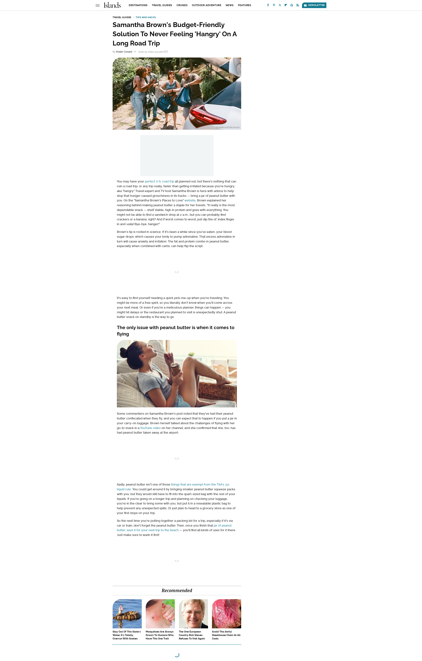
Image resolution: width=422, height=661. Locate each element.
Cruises (182, 5)
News (229, 5)
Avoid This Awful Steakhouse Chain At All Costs (226, 635)
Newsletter (316, 5)
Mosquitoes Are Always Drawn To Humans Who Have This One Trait (160, 635)
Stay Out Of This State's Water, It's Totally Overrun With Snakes (127, 635)
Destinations (138, 5)
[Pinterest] (274, 6)
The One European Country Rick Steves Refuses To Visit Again (192, 635)
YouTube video (150, 428)
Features (244, 5)
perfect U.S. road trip (159, 181)
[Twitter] (280, 6)
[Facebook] (268, 6)
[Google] (291, 6)
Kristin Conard (124, 51)
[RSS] (297, 6)
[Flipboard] (285, 6)
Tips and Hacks (146, 17)
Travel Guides (162, 5)
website (190, 200)
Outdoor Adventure (206, 5)
